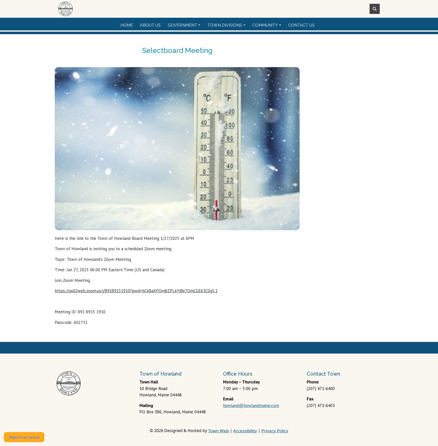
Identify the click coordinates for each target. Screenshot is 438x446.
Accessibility (245, 431)
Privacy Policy (274, 431)
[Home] (65, 9)
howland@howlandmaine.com (251, 405)
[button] (185, 25)
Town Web (218, 431)
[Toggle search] (375, 9)
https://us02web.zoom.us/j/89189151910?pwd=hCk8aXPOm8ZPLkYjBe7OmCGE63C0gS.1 (136, 291)
